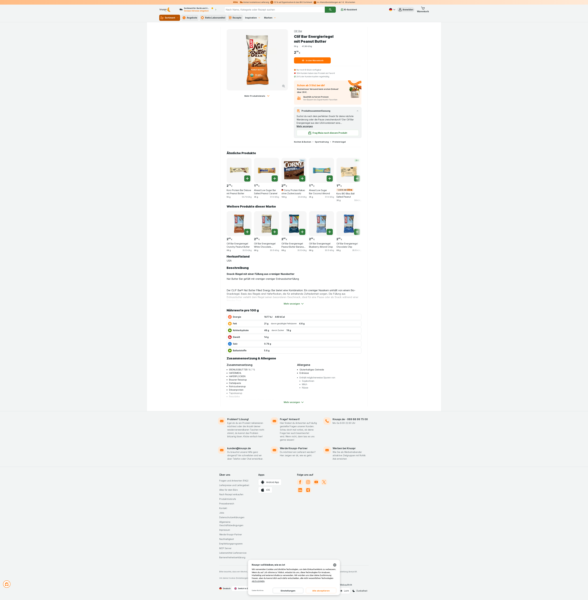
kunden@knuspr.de (239, 448)
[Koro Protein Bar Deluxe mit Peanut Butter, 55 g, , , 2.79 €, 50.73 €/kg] (239, 170)
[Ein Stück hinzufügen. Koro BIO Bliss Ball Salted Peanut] (357, 178)
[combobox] (274, 10)
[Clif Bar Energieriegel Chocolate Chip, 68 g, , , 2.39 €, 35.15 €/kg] (348, 223)
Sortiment (170, 17)
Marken (268, 17)
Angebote (192, 17)
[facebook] (300, 482)
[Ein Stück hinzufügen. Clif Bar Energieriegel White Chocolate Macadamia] (275, 232)
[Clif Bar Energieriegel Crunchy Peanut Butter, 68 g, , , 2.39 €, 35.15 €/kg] (239, 223)
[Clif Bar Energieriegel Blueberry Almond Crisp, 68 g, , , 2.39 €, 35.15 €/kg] (321, 223)
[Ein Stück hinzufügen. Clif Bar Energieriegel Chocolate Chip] (357, 232)
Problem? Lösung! (238, 419)
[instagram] (308, 482)
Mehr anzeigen (305, 126)
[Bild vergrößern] (283, 86)
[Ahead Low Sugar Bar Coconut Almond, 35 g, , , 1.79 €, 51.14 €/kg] (321, 170)
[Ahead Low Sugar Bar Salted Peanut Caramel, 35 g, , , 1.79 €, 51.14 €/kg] (266, 170)
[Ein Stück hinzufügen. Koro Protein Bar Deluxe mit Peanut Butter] (247, 178)
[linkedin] (300, 490)
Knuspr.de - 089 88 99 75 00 (350, 419)
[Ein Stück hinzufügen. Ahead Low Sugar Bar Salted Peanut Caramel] (275, 178)
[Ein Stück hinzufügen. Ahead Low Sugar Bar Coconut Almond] (330, 178)
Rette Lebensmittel (215, 17)
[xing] (308, 490)
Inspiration (251, 17)
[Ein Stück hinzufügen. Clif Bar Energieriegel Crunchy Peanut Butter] (247, 232)
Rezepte (237, 17)
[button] (406, 9)
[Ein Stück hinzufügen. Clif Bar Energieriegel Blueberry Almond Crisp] (330, 232)
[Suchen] (330, 10)
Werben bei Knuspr (344, 448)
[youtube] (316, 482)
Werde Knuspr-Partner (294, 448)
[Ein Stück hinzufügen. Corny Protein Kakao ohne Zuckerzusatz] (302, 178)
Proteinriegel (339, 142)
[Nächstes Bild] (355, 170)
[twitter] (324, 482)
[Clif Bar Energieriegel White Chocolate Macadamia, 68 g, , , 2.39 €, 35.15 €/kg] (266, 223)
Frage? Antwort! (290, 419)
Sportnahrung (322, 142)
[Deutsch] (392, 10)
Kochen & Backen (302, 142)
